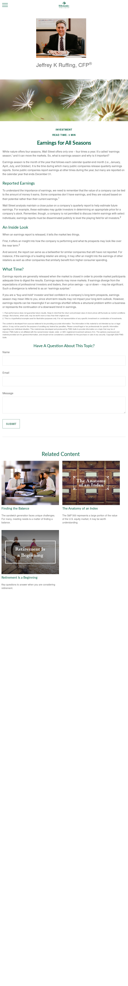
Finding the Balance (15, 508)
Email (5, 373)
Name (6, 352)
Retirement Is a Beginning (20, 577)
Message (7, 393)
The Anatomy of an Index (80, 508)
